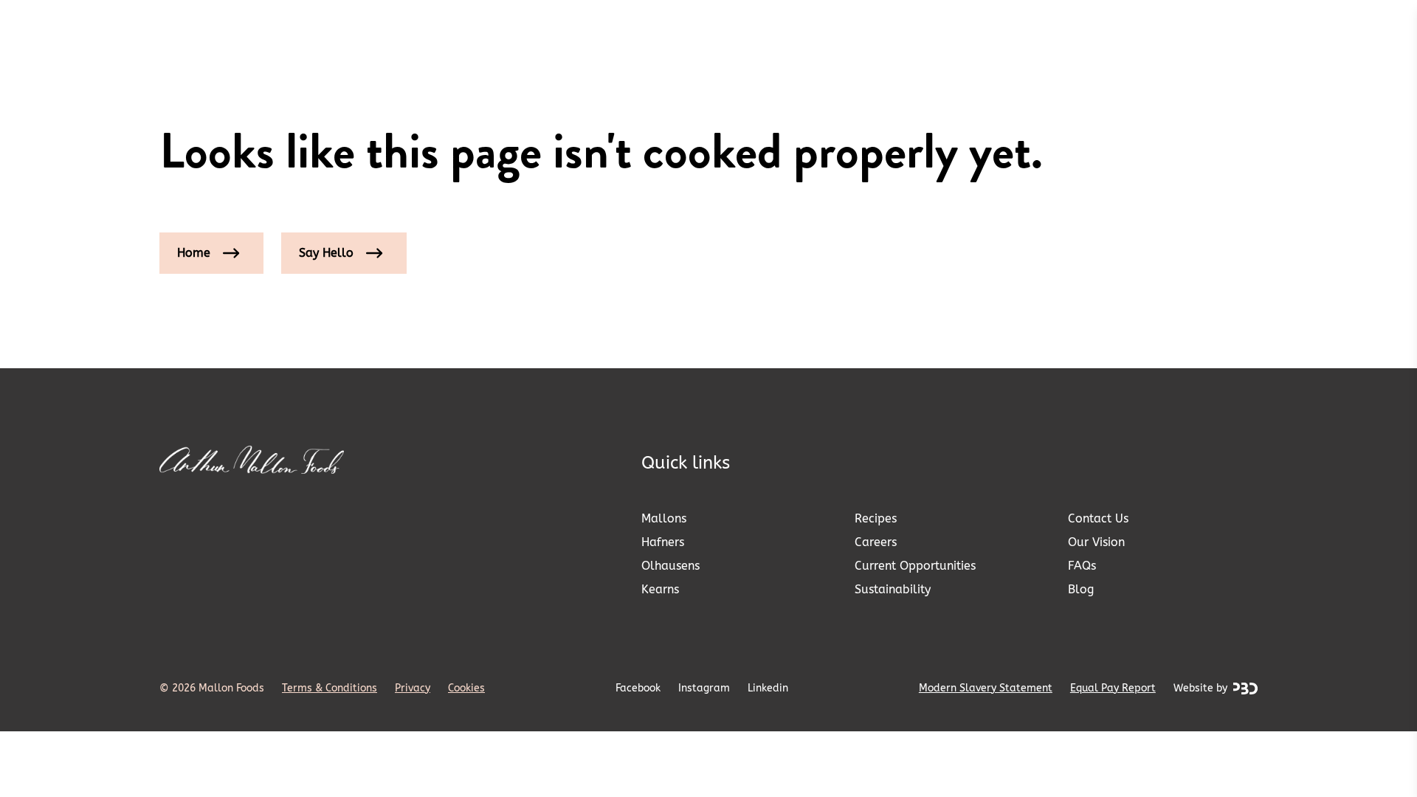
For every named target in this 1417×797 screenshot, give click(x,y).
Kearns (660, 589)
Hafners (662, 542)
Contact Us (1098, 518)
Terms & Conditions (329, 688)
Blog (1081, 589)
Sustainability (893, 589)
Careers (876, 542)
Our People (1177, 29)
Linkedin (768, 688)
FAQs (1082, 566)
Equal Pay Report (1113, 688)
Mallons (663, 518)
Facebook (638, 688)
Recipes (876, 518)
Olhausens (670, 566)
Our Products (326, 29)
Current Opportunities (915, 566)
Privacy (412, 688)
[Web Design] (1245, 688)
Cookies (466, 688)
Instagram (704, 688)
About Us (1080, 29)
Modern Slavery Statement (985, 688)
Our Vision (1096, 542)
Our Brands (205, 29)
